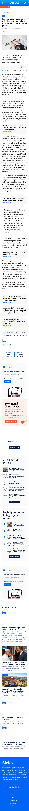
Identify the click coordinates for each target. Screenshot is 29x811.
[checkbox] (4, 378)
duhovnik (5, 675)
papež (4, 648)
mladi (3, 345)
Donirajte (14, 794)
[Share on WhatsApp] (26, 70)
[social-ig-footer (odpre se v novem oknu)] (19, 787)
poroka (10, 345)
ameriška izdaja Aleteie (16, 284)
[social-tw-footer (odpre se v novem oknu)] (16, 787)
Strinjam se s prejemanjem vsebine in (14, 378)
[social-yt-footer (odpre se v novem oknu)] (10, 787)
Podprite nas (4, 7)
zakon (4, 728)
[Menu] (5, 3)
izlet (4, 703)
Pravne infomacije (14, 800)
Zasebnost (14, 806)
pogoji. (21, 378)
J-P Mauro (17, 28)
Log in (19, 441)
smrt (4, 613)
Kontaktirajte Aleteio (14, 803)
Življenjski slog (5, 12)
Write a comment (14, 447)
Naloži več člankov (14, 502)
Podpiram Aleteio (10, 421)
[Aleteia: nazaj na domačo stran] (14, 2)
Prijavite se (7, 381)
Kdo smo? (14, 797)
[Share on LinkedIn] (17, 70)
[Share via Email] (23, 70)
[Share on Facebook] (15, 70)
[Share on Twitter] (20, 70)
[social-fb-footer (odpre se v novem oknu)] (13, 787)
